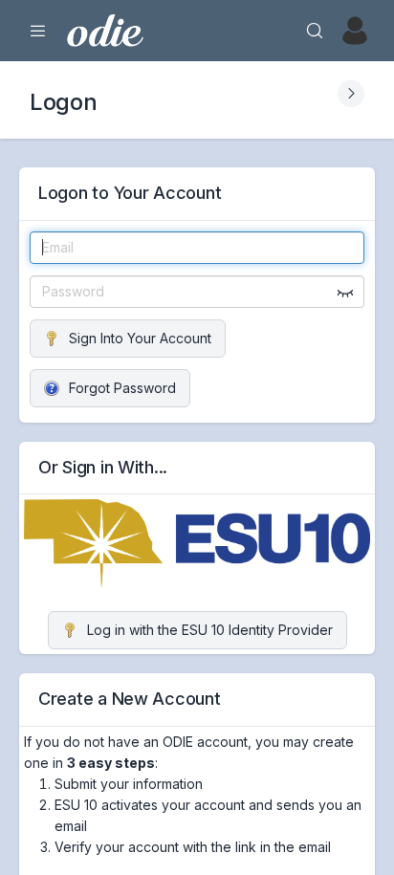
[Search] (315, 31)
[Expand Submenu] (351, 93)
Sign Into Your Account (140, 338)
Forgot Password (122, 388)
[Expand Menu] (38, 30)
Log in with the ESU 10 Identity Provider (210, 630)
